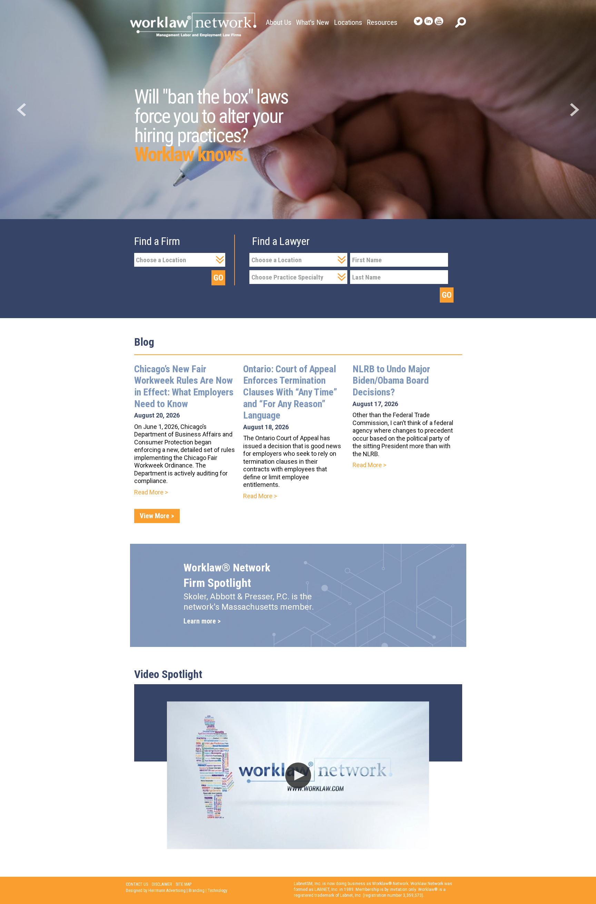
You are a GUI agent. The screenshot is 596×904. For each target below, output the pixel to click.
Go (218, 278)
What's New (312, 22)
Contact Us (137, 884)
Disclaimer (162, 884)
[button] (298, 775)
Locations (348, 22)
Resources (382, 22)
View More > (157, 516)
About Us (278, 22)
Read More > (151, 492)
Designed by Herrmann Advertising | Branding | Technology (176, 890)
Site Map (183, 884)
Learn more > (202, 621)
